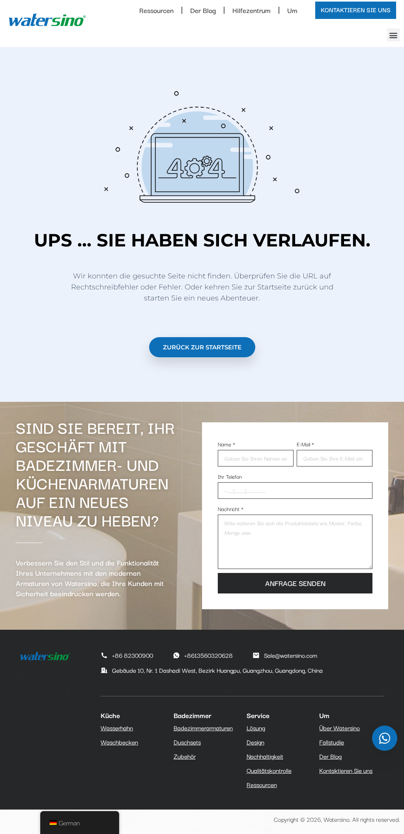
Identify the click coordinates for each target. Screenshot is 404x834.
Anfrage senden (295, 582)
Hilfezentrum (251, 10)
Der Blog (203, 10)
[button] (393, 34)
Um (292, 10)
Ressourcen (156, 10)
